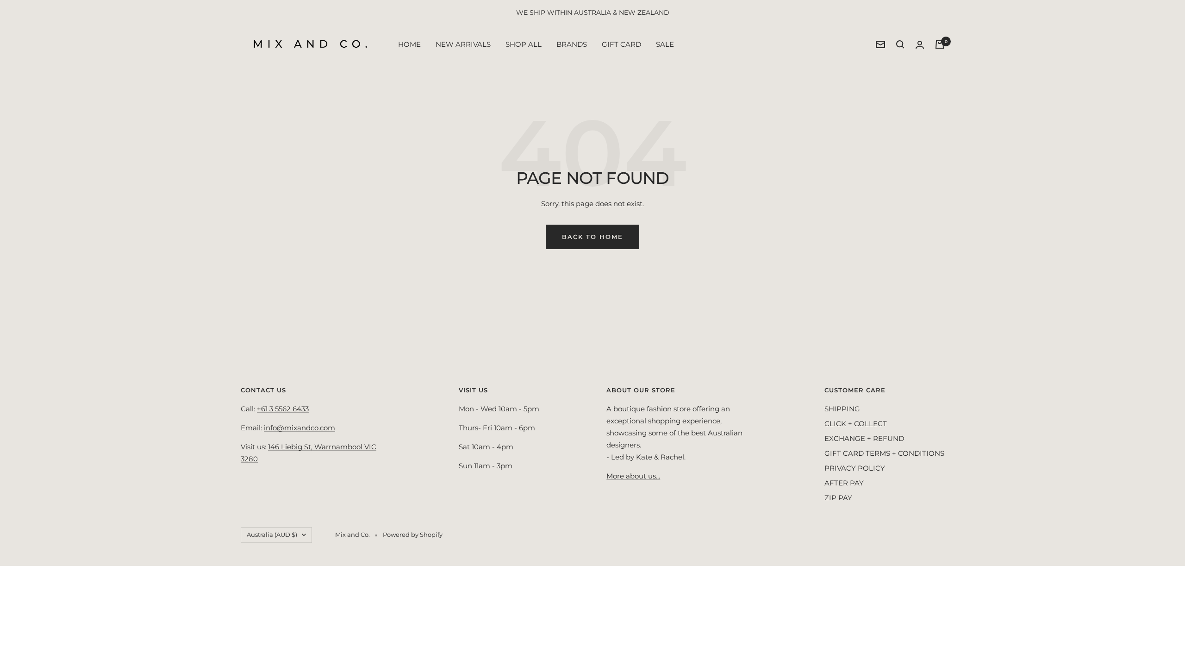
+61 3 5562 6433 (283, 408)
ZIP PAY (838, 497)
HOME (409, 44)
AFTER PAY (844, 482)
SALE (665, 44)
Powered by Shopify (413, 534)
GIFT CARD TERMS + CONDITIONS (884, 453)
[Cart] (939, 44)
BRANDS (571, 44)
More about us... (633, 476)
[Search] (900, 44)
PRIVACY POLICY (854, 468)
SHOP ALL (523, 44)
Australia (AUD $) (272, 534)
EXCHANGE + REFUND (864, 438)
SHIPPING (842, 408)
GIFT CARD (621, 44)
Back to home (592, 236)
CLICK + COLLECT (855, 423)
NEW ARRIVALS (463, 44)
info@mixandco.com (299, 427)
